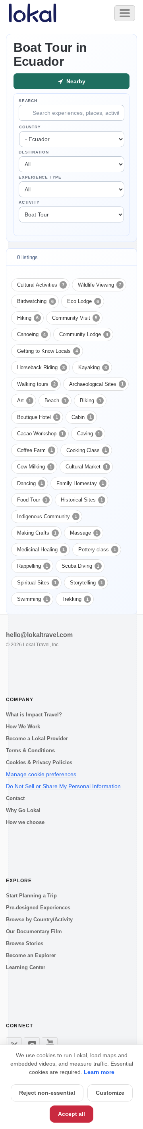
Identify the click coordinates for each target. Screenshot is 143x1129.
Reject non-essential (47, 1093)
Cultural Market (87, 467)
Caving (88, 434)
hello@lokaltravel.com (39, 634)
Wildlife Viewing (99, 285)
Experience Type (40, 177)
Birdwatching (35, 301)
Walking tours (36, 384)
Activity (29, 202)
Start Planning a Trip (31, 896)
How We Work (23, 727)
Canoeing (31, 334)
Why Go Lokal (23, 810)
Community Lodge (83, 334)
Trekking (75, 599)
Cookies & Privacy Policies (39, 762)
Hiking (28, 318)
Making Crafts (36, 533)
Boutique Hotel (37, 417)
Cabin (82, 417)
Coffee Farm (35, 450)
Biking (90, 400)
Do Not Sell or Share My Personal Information (63, 786)
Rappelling (32, 566)
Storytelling (86, 583)
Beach (55, 400)
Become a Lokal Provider (37, 739)
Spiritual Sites (36, 583)
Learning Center (25, 967)
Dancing (30, 483)
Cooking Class (86, 450)
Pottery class (97, 550)
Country (30, 127)
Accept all (71, 1114)
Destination (34, 152)
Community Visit (74, 318)
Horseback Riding (41, 367)
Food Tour (32, 500)
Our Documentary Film (34, 931)
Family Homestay (80, 483)
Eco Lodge (83, 301)
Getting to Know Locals (47, 351)
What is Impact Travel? (34, 715)
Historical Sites (82, 500)
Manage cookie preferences (41, 774)
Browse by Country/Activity (39, 919)
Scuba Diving (80, 566)
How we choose (25, 822)
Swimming (32, 599)
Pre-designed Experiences (38, 908)
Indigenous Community (47, 516)
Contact (15, 798)
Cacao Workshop (40, 434)
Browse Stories (24, 943)
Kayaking (92, 367)
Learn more (99, 1072)
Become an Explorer (31, 955)
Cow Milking (34, 467)
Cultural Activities (40, 285)
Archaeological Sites (96, 384)
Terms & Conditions (30, 750)
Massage (84, 533)
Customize (110, 1093)
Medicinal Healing (41, 550)
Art (24, 400)
